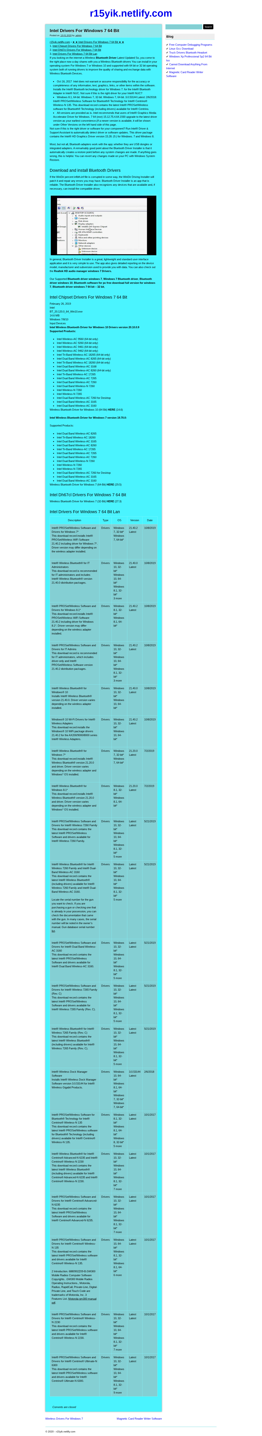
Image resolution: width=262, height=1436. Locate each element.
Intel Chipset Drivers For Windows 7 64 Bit (77, 45)
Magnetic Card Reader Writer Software (139, 1418)
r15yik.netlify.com (131, 13)
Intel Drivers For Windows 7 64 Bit (84, 30)
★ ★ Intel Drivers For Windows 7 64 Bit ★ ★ (98, 42)
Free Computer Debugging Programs (190, 44)
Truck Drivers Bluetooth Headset (188, 52)
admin (78, 35)
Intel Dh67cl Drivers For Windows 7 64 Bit (77, 49)
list (53, 930)
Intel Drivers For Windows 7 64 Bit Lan (75, 53)
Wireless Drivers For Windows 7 (64, 1418)
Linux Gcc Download (181, 48)
